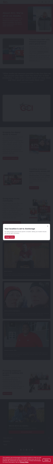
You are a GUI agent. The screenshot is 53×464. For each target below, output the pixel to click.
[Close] (47, 226)
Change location (9, 237)
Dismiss (47, 460)
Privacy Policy (24, 462)
